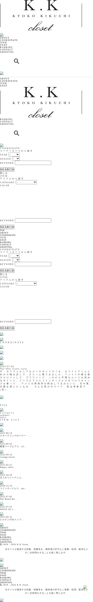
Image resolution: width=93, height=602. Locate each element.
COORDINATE (9, 40)
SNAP (3, 45)
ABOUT (5, 38)
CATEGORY (7, 182)
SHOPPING (7, 52)
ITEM (3, 42)
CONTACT (6, 49)
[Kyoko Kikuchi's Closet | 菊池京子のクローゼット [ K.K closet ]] (41, 30)
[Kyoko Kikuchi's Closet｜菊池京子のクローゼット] (5, 522)
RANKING (6, 47)
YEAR (4, 155)
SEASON (5, 159)
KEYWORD (7, 163)
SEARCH (7, 169)
